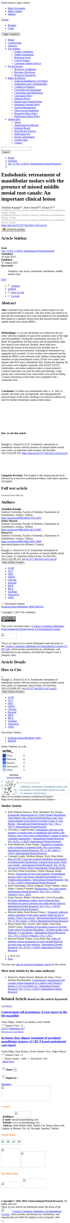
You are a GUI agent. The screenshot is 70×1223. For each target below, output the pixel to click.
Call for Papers (22, 60)
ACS (10, 571)
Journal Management (25, 107)
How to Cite (17, 292)
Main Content (15, 11)
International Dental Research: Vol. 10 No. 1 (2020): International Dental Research (36, 840)
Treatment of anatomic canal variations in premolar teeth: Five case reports (35, 846)
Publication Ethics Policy (27, 116)
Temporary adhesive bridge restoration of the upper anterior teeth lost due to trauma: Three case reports (38, 915)
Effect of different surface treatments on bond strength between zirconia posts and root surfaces (35, 941)
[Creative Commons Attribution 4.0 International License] (6, 1211)
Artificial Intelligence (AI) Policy (31, 81)
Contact (18, 142)
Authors (12, 288)
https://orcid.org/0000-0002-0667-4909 (21, 541)
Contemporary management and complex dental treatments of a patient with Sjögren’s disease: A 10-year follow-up (36, 983)
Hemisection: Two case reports (50, 888)
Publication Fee (22, 134)
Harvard (12, 582)
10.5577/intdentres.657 (13, 1028)
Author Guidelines (23, 51)
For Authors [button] (14, 48)
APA (10, 574)
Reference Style (22, 57)
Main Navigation (16, 8)
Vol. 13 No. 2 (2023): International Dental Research (34, 163)
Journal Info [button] (14, 119)
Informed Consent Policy (27, 104)
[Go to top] (2, 1221)
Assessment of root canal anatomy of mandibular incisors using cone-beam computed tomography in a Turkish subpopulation (36, 876)
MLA (11, 588)
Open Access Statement (26, 110)
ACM (11, 568)
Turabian (12, 591)
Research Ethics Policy (26, 113)
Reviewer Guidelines (25, 69)
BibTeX (39, 606)
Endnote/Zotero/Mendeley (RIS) (18, 606)
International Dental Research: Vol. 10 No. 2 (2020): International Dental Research (35, 947)
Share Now (8, 1061)
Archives (12, 45)
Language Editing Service (27, 63)
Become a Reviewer (24, 72)
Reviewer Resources (24, 75)
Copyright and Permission (27, 89)
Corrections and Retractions (28, 92)
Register (12, 25)
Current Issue (14, 42)
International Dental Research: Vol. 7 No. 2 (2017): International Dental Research (34, 825)
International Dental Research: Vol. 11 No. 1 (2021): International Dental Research (38, 881)
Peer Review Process (25, 131)
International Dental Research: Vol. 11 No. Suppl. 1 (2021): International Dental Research (34, 852)
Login (11, 28)
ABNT (11, 577)
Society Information (24, 137)
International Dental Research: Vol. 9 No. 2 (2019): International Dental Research (34, 908)
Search (6, 152)
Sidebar (12, 14)
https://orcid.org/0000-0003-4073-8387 (21, 529)
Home (11, 39)
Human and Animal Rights (28, 101)
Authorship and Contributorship (30, 84)
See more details (14, 777)
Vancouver (13, 594)
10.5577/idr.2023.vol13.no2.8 (41, 559)
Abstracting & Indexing (26, 125)
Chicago (12, 579)
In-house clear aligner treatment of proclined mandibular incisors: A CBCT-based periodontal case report (33, 1041)
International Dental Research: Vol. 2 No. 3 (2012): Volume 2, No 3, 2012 (37, 934)
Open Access (7, 1031)
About (17, 122)
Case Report (6, 1006)
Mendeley (6, 1084)
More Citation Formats (13, 562)
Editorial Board (22, 128)
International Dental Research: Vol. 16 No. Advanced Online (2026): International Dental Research (37, 866)
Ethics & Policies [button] (16, 78)
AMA (11, 597)
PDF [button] (3, 279)
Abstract (15, 285)
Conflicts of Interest (24, 87)
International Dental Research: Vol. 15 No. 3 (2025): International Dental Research (35, 989)
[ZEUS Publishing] (23, 1116)
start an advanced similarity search (33, 964)
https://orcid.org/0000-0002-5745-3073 (21, 518)
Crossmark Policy (23, 95)
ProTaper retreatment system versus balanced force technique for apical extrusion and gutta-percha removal (36, 902)
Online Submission (24, 54)
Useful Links (21, 139)
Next (10, 958)
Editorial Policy (22, 98)
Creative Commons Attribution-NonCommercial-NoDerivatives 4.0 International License (32, 627)
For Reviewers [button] (15, 66)
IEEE (11, 585)
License (15, 296)
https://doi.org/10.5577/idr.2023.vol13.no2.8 (24, 225)
